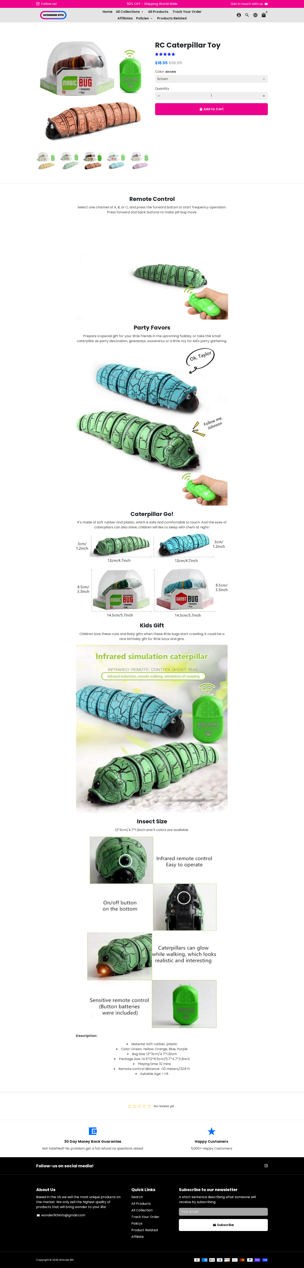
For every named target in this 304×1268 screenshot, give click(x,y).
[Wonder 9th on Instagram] (37, 3)
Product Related (144, 1230)
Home (108, 11)
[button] (165, 54)
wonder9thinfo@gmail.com (61, 1215)
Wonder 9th (66, 1260)
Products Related (172, 18)
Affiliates (125, 18)
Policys (136, 1223)
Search (137, 1197)
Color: (165, 71)
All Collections (130, 11)
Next (143, 91)
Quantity (162, 88)
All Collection (142, 1210)
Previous (42, 91)
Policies (144, 18)
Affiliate (137, 1236)
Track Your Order (187, 11)
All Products (158, 11)
